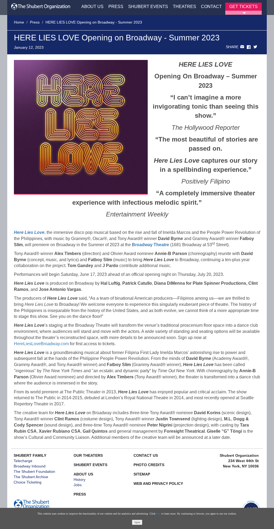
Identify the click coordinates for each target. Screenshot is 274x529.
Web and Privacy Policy (158, 483)
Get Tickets (243, 6)
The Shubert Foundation (34, 471)
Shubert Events (148, 6)
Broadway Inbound (29, 466)
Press (115, 6)
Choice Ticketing (27, 482)
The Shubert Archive (31, 477)
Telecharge (23, 461)
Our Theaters (88, 455)
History (79, 479)
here (158, 513)
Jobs (78, 485)
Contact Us (146, 455)
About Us (92, 6)
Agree (137, 522)
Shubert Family (30, 455)
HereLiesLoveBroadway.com (41, 343)
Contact (211, 6)
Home (19, 22)
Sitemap (142, 474)
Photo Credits (149, 465)
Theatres (184, 6)
